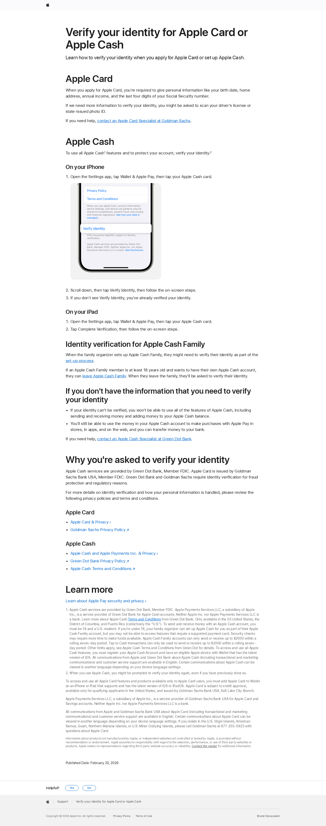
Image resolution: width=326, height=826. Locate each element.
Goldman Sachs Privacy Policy (98, 529)
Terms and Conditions (144, 619)
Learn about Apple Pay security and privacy (105, 600)
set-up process (80, 360)
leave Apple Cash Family (104, 376)
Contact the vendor (204, 746)
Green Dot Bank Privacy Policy (98, 561)
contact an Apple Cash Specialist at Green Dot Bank (144, 438)
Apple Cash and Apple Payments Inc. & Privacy (113, 553)
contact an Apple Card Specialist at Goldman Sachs (143, 120)
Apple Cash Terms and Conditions (100, 568)
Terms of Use (144, 816)
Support (62, 801)
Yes (71, 788)
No (89, 788)
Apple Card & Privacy (89, 522)
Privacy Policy (122, 816)
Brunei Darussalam (268, 816)
